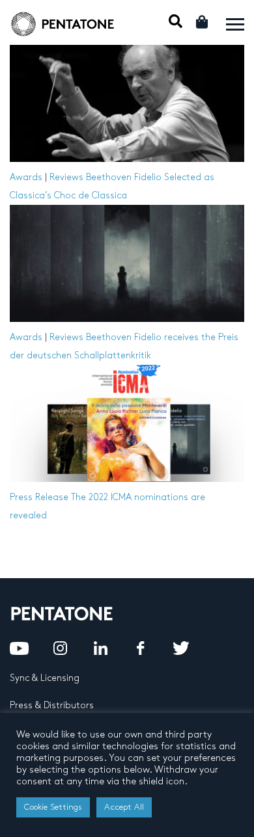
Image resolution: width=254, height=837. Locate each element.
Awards (26, 177)
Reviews (66, 177)
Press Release (39, 497)
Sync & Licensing (44, 678)
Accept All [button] (124, 807)
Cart (203, 22)
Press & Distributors (52, 705)
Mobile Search (175, 21)
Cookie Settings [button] (53, 807)
